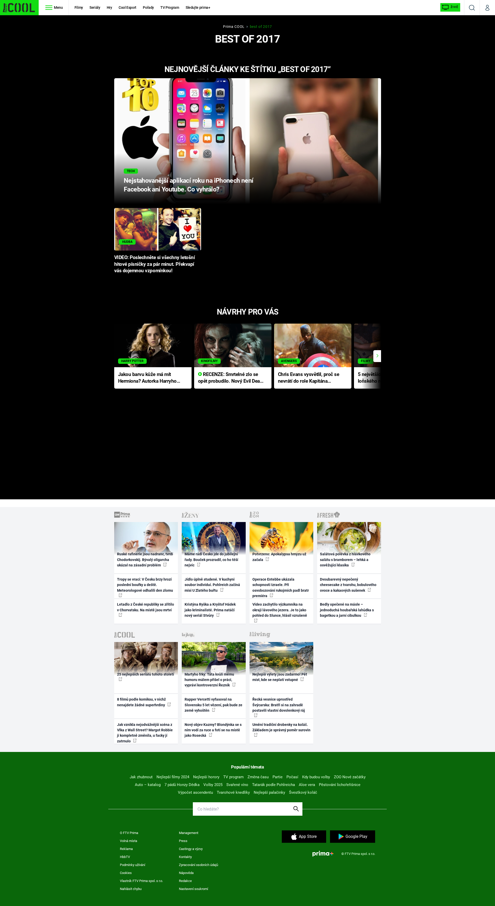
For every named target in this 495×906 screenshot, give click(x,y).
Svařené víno (237, 784)
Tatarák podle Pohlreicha (273, 784)
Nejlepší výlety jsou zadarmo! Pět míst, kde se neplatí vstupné (279, 677)
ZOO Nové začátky (350, 777)
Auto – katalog (148, 784)
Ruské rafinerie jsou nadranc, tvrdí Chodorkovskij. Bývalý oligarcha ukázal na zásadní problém (145, 559)
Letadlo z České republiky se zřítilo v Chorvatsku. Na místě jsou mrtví (145, 607)
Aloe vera (307, 784)
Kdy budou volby (316, 777)
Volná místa (128, 841)
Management (188, 833)
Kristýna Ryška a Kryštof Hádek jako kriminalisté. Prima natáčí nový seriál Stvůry (210, 610)
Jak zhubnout (141, 777)
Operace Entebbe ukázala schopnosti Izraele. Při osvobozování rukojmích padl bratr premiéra (280, 587)
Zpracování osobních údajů (198, 865)
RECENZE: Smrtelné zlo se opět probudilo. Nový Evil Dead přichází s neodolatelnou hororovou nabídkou (230, 378)
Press (183, 841)
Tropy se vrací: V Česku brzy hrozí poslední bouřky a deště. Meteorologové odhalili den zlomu (145, 584)
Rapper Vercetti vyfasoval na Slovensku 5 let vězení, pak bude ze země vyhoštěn (213, 704)
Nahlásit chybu (131, 889)
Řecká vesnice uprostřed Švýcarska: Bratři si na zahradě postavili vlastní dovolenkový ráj (278, 704)
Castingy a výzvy (191, 849)
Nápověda (186, 873)
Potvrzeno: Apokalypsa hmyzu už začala (279, 557)
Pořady (148, 7)
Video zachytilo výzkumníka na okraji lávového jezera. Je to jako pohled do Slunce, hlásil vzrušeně (279, 610)
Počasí (292, 777)
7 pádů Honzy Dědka (182, 784)
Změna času (258, 777)
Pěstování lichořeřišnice (339, 784)
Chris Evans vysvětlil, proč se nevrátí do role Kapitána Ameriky (308, 378)
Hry (109, 7)
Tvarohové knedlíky (233, 792)
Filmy (79, 7)
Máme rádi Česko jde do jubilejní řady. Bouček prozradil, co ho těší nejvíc (211, 559)
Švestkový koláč (303, 792)
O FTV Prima (129, 833)
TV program (233, 777)
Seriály (94, 7)
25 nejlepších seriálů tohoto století (145, 674)
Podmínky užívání (132, 865)
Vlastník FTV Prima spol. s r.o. (141, 881)
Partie (278, 777)
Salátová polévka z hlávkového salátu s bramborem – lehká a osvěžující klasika (345, 559)
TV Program (169, 7)
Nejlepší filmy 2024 (172, 777)
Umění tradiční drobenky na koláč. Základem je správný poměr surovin (281, 727)
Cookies (126, 873)
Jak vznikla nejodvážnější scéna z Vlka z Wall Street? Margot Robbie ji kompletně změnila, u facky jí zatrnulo (145, 733)
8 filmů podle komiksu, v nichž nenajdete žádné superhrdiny (141, 702)
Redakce (185, 881)
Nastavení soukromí (193, 889)
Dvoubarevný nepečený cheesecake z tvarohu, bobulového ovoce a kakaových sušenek (348, 584)
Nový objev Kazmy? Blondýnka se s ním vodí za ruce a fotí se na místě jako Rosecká (213, 730)
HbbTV (125, 857)
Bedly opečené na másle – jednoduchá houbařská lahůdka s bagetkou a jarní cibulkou (347, 610)
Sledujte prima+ (198, 7)
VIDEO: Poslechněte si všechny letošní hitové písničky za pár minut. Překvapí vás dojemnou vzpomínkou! (154, 264)
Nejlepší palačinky (269, 792)
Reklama (126, 849)
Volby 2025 (212, 784)
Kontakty (185, 857)
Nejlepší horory (206, 777)
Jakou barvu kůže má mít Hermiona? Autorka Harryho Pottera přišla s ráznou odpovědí (147, 378)
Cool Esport (127, 7)
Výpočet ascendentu (195, 792)
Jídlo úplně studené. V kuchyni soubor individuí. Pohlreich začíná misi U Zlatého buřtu (212, 584)
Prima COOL (234, 27)
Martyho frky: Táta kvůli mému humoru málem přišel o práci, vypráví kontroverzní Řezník (209, 679)
